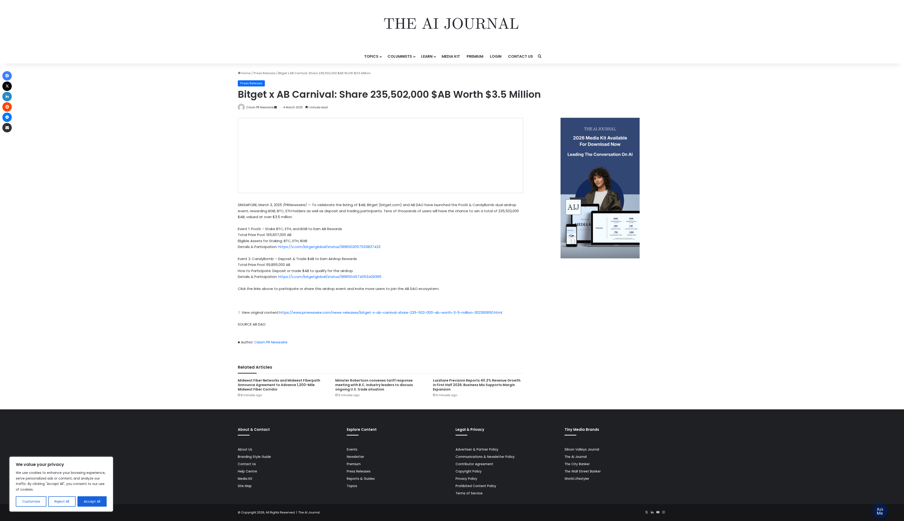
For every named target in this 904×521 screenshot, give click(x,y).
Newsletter (355, 457)
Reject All (61, 501)
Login (495, 56)
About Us (245, 449)
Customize (31, 501)
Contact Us (520, 56)
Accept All (92, 501)
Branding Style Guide (254, 457)
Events (352, 449)
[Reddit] (7, 107)
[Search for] (539, 56)
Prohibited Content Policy (476, 486)
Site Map (245, 486)
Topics (371, 56)
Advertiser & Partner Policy (477, 449)
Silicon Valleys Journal (582, 449)
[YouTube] (658, 512)
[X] (646, 512)
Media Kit (451, 56)
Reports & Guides (361, 478)
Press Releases (359, 471)
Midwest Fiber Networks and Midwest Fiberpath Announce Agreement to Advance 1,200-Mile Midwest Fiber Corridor (279, 385)
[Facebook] (7, 76)
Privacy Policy (466, 478)
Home (246, 73)
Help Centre (247, 471)
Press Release (264, 73)
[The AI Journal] (452, 24)
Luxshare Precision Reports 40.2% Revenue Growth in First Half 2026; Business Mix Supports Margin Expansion (477, 385)
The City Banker (577, 464)
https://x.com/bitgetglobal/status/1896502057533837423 (329, 246)
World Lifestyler (577, 478)
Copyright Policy (469, 471)
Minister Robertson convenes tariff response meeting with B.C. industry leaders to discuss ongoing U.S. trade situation (374, 385)
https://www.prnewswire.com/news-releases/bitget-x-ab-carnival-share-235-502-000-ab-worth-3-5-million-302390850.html (390, 312)
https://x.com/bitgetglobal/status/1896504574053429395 (329, 276)
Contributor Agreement (474, 464)
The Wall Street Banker (583, 471)
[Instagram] (663, 512)
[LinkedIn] (652, 512)
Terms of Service (469, 493)
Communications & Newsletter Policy (485, 457)
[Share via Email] (7, 127)
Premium (475, 56)
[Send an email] (275, 107)
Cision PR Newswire (259, 107)
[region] (61, 484)
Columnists (399, 56)
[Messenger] (7, 117)
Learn (426, 56)
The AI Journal (576, 457)
